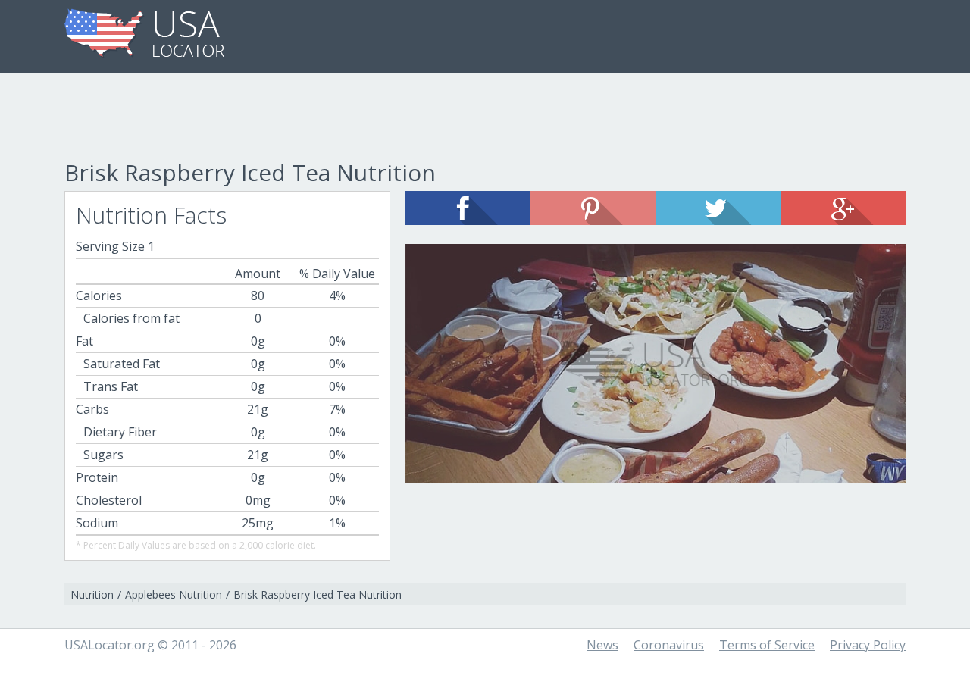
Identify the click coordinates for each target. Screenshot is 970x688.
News (602, 644)
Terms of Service (767, 644)
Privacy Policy (868, 644)
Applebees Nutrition (173, 594)
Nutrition (92, 594)
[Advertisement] (485, 119)
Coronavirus (669, 644)
